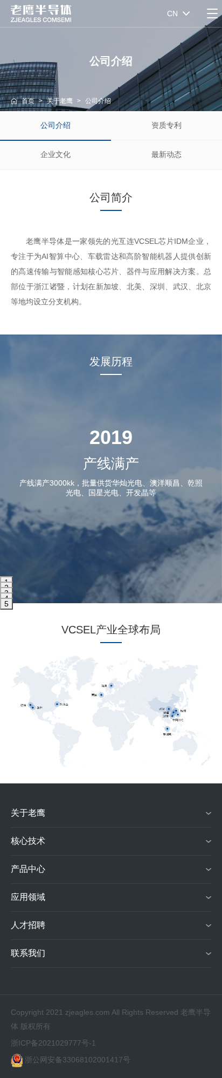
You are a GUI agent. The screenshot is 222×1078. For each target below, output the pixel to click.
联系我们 (28, 953)
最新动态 (166, 154)
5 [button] (6, 603)
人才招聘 (28, 925)
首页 (28, 101)
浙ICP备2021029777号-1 (53, 1043)
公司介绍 (55, 125)
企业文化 (55, 154)
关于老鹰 (60, 101)
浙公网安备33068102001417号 (77, 1059)
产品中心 (28, 869)
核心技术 (28, 840)
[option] (111, 484)
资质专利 (166, 125)
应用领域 (28, 897)
